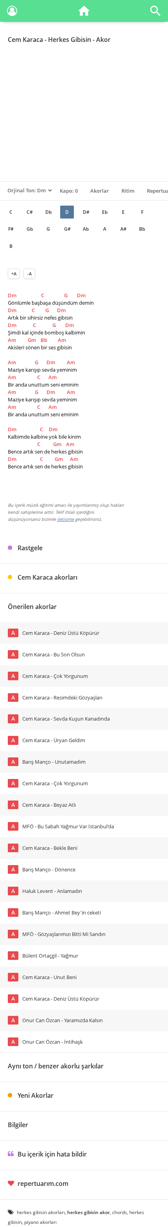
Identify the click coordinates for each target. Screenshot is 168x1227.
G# (67, 229)
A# (123, 229)
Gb (30, 229)
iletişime (65, 519)
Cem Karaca (25, 39)
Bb (142, 229)
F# (11, 229)
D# (86, 212)
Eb (104, 212)
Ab (86, 229)
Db (48, 212)
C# (30, 212)
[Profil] (12, 12)
